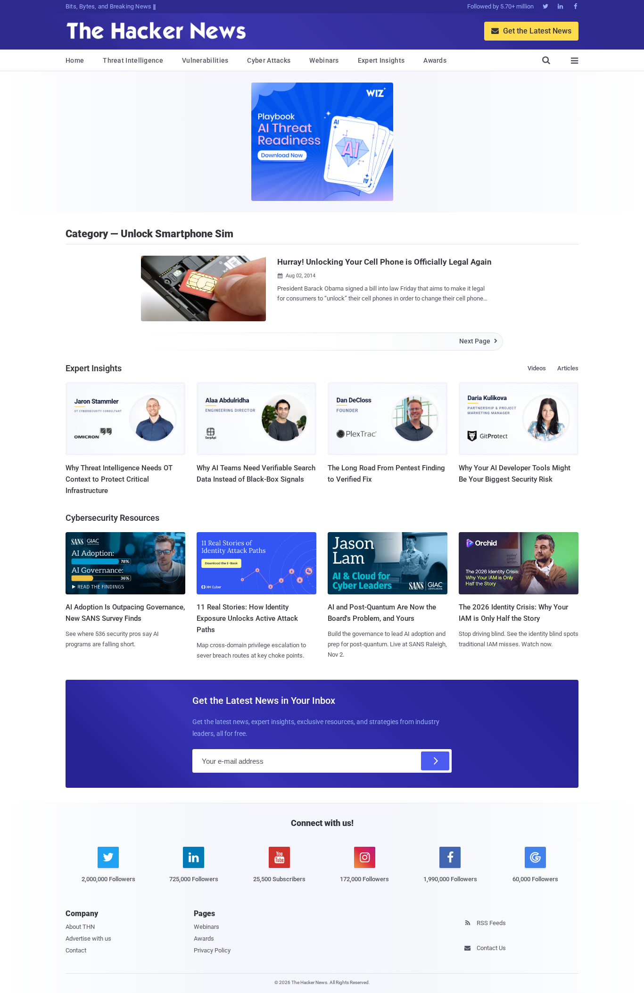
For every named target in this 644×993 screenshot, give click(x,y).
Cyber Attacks (268, 60)
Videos (537, 368)
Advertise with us (88, 938)
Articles (567, 368)
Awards (434, 60)
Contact (76, 950)
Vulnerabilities (205, 60)
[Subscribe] (435, 760)
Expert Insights (381, 60)
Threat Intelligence (133, 60)
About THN (80, 926)
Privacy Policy (212, 950)
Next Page (478, 341)
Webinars (324, 60)
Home (75, 60)
